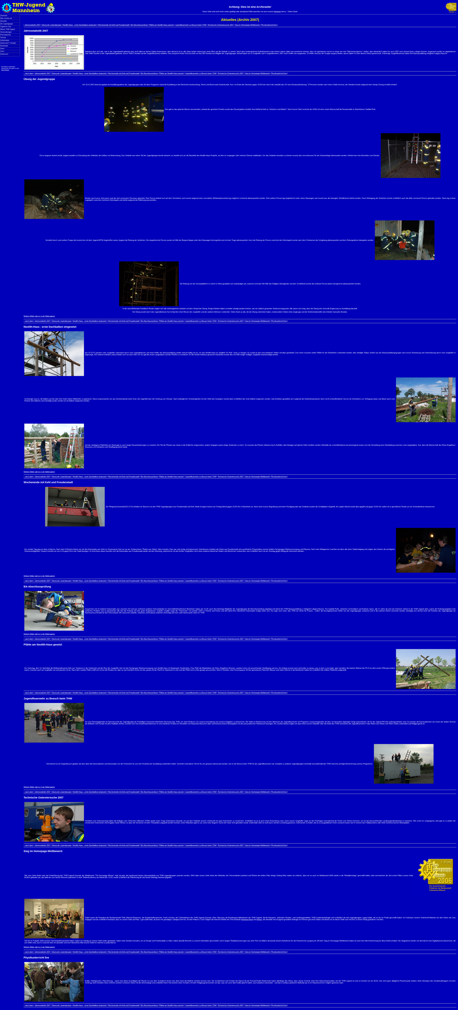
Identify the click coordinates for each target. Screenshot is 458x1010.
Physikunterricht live (269, 25)
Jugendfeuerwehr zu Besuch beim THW (190, 25)
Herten (259, 920)
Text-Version (5, 70)
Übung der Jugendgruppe (51, 25)
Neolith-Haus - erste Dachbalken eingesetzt (80, 25)
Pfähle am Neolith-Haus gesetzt (161, 25)
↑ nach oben (28, 73)
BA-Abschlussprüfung (139, 25)
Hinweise (277, 12)
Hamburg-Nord (247, 920)
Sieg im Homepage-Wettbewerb (247, 25)
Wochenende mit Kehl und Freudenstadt (113, 25)
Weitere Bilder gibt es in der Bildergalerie (39, 316)
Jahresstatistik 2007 (32, 25)
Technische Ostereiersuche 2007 (220, 25)
